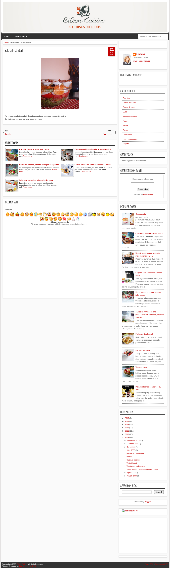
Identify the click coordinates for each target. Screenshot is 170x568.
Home (6, 36)
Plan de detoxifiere (142, 350)
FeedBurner (148, 194)
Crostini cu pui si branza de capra (149, 234)
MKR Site (33, 566)
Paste (125, 121)
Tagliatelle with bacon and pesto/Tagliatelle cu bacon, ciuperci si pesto (149, 314)
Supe (125, 112)
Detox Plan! (127, 135)
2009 (127, 437)
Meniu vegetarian (130, 116)
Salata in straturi (14, 50)
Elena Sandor (140, 54)
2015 (127, 418)
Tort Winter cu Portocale (136, 466)
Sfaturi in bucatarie (130, 139)
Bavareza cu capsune (135, 453)
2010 (127, 434)
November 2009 (133, 441)
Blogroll (126, 144)
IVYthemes (23, 566)
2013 (127, 425)
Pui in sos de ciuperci (144, 334)
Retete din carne (129, 103)
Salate (125, 125)
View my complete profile (141, 61)
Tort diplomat (132, 463)
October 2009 (133, 444)
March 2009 (132, 476)
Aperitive (126, 98)
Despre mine (19, 36)
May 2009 (131, 450)
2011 (127, 431)
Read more (27, 156)
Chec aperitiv (140, 214)
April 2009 (131, 473)
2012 (127, 428)
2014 (127, 421)
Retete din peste (129, 107)
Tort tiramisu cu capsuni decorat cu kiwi (142, 469)
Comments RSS (161, 564)
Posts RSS (149, 564)
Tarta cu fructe (141, 367)
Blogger (148, 502)
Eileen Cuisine (22, 564)
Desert (125, 130)
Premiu (129, 457)
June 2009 (131, 447)
